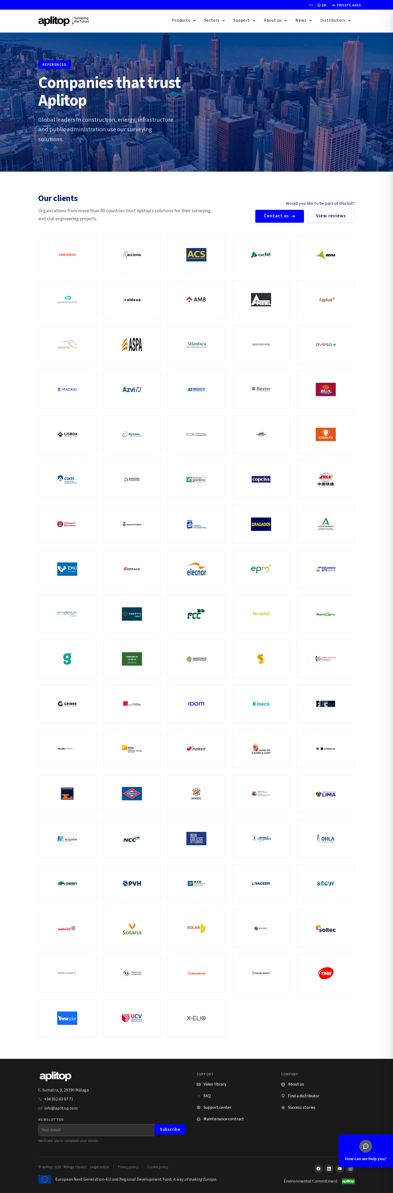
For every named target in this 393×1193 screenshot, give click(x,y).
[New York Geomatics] (261, 838)
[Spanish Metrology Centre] (196, 434)
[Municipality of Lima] (325, 793)
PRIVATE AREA (346, 5)
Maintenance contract (223, 1119)
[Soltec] (325, 928)
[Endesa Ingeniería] (67, 614)
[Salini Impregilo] (67, 928)
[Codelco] (325, 434)
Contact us (276, 216)
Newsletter (51, 1119)
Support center (213, 1108)
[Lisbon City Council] (67, 434)
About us (296, 1084)
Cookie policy (157, 1166)
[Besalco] (196, 389)
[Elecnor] (196, 569)
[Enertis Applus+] (132, 614)
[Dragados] (261, 524)
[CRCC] (325, 479)
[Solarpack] (196, 928)
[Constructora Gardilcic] (196, 479)
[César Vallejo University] (132, 1018)
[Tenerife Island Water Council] (67, 479)
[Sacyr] (325, 883)
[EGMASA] (325, 524)
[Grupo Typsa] (132, 704)
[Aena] (325, 254)
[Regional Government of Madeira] (325, 659)
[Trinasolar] (67, 1018)
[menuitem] (183, 20)
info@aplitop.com (61, 1108)
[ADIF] (261, 254)
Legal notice (99, 1166)
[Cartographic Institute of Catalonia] (132, 748)
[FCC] (196, 614)
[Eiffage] (132, 569)
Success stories (301, 1107)
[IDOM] (196, 704)
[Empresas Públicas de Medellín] (261, 569)
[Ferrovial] (261, 614)
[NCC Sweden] (132, 838)
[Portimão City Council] (132, 434)
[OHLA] (325, 838)
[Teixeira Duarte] (261, 973)
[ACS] (196, 254)
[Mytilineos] (67, 838)
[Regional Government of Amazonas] (196, 659)
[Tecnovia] (196, 973)
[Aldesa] (132, 299)
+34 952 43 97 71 (58, 1099)
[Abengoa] (67, 254)
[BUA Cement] (325, 389)
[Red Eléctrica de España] (196, 883)
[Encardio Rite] (325, 569)
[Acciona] (132, 254)
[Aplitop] (64, 21)
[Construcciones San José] (132, 479)
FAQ (207, 1096)
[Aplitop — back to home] (55, 1076)
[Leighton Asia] (67, 793)
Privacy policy (128, 1166)
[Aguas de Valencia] (67, 299)
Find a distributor (303, 1096)
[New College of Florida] (196, 838)
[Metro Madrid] (132, 793)
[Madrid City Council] (67, 389)
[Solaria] (132, 928)
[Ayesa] (325, 344)
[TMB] (325, 973)
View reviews (331, 216)
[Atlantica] (196, 344)
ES (311, 5)
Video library (211, 1084)
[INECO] (261, 704)
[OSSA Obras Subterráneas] (67, 883)
